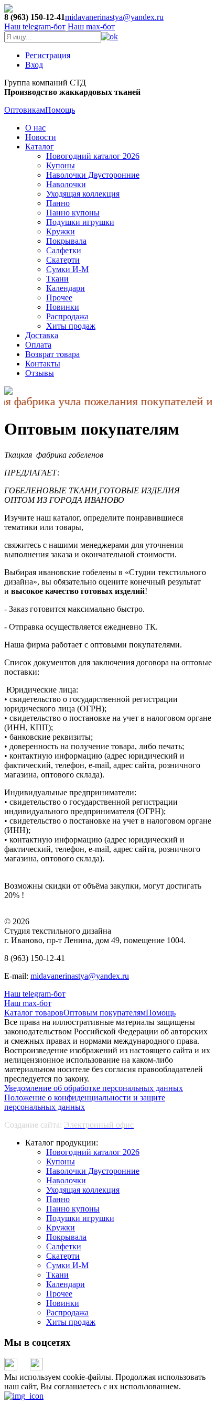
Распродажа (67, 316)
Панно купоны (73, 212)
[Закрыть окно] (24, 1395)
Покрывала (66, 240)
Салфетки (63, 250)
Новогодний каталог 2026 (92, 156)
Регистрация (47, 55)
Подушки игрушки (80, 222)
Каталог (39, 146)
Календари (65, 288)
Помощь (60, 109)
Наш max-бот (27, 1003)
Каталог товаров (33, 1012)
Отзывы (39, 373)
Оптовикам (24, 109)
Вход (34, 64)
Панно (58, 203)
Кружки (60, 231)
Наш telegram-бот (35, 993)
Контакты (42, 363)
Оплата (38, 344)
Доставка (41, 335)
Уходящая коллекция (83, 193)
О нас (35, 127)
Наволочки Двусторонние (92, 174)
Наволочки (66, 184)
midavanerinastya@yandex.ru (114, 17)
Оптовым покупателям (104, 1012)
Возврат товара (52, 354)
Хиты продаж (70, 325)
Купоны (60, 165)
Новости (40, 137)
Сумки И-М (67, 269)
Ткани (57, 278)
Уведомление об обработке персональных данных (93, 1088)
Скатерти (63, 259)
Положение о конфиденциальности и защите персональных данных (84, 1102)
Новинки (62, 306)
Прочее (59, 297)
